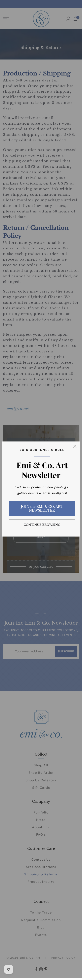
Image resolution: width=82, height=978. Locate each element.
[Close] (75, 446)
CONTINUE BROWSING (42, 525)
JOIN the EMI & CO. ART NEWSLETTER (42, 508)
